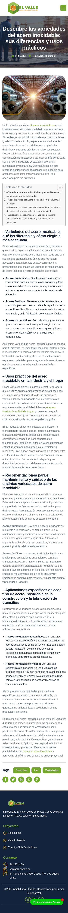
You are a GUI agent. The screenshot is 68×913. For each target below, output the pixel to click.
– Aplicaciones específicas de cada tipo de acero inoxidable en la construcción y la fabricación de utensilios (30, 218)
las (36, 770)
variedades (52, 770)
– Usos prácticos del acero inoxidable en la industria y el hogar (33, 201)
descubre (21, 770)
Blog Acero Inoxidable (45, 56)
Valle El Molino (16, 840)
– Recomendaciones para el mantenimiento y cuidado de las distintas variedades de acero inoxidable (33, 209)
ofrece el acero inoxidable (37, 751)
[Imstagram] (28, 900)
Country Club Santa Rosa (22, 847)
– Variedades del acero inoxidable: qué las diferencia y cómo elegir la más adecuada (33, 194)
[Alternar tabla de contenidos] (58, 187)
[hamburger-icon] (63, 8)
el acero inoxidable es (42, 125)
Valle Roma (14, 832)
